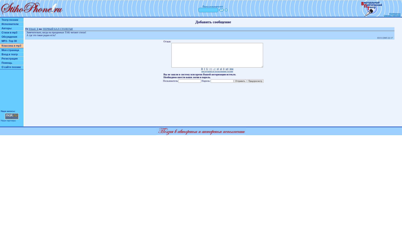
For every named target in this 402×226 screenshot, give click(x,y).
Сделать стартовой (392, 15)
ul (221, 68)
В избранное (394, 14)
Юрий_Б (33, 29)
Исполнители (10, 24)
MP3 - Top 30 (9, 41)
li (223, 68)
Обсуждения (9, 36)
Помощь (7, 63)
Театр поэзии (10, 20)
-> (214, 68)
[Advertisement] (11, 91)
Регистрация (10, 58)
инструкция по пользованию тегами (217, 71)
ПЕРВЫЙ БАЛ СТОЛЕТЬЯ (58, 29)
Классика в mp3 (11, 45)
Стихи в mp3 (9, 32)
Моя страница (10, 50)
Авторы (7, 28)
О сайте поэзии (11, 67)
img (231, 68)
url (227, 68)
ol (218, 68)
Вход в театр (10, 54)
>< (210, 68)
